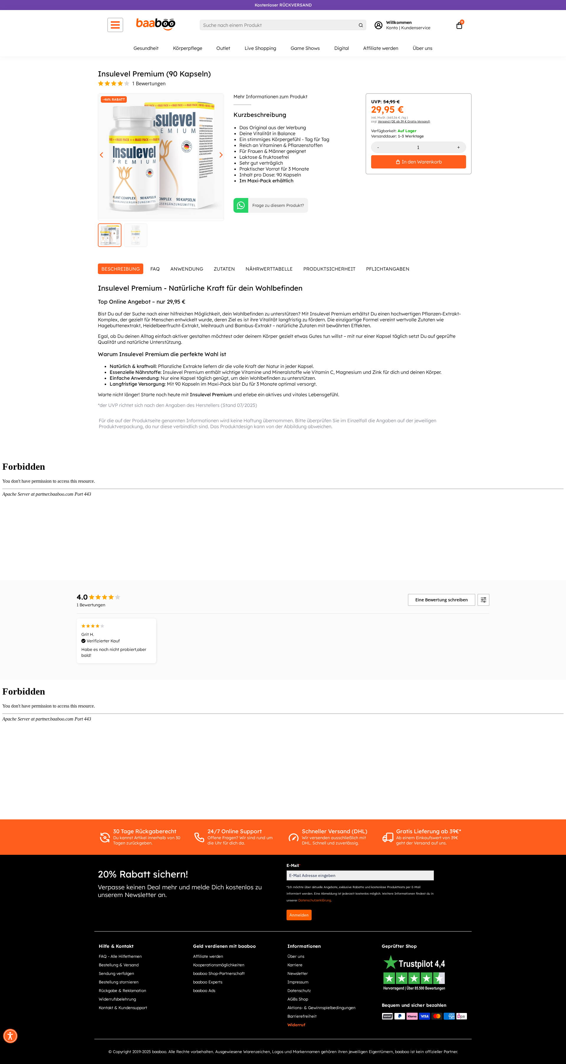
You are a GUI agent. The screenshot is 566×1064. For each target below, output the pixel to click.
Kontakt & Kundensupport (123, 1007)
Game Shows (305, 48)
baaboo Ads (204, 990)
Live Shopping (260, 48)
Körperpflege (187, 48)
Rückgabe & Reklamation (122, 990)
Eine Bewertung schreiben (441, 600)
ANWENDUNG (186, 269)
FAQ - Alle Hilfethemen (120, 956)
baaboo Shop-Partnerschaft (219, 973)
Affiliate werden (380, 48)
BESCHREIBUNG (120, 269)
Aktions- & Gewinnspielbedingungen (321, 1007)
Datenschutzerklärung (314, 900)
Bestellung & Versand (119, 964)
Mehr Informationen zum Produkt (270, 96)
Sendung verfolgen (116, 973)
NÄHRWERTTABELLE (269, 269)
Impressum (297, 981)
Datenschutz (299, 990)
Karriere (294, 964)
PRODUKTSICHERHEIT (329, 269)
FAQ (155, 269)
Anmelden (299, 915)
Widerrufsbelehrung (117, 998)
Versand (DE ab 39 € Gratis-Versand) (404, 121)
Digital (341, 48)
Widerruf (296, 1024)
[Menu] (115, 25)
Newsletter (297, 973)
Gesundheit (146, 48)
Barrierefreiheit (302, 1016)
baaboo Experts (207, 981)
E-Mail (293, 865)
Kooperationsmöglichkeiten (218, 964)
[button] (10, 1036)
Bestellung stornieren (119, 981)
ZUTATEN (224, 269)
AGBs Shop (297, 998)
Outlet (223, 48)
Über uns (422, 48)
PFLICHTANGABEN (387, 269)
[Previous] (99, 154)
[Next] (219, 154)
